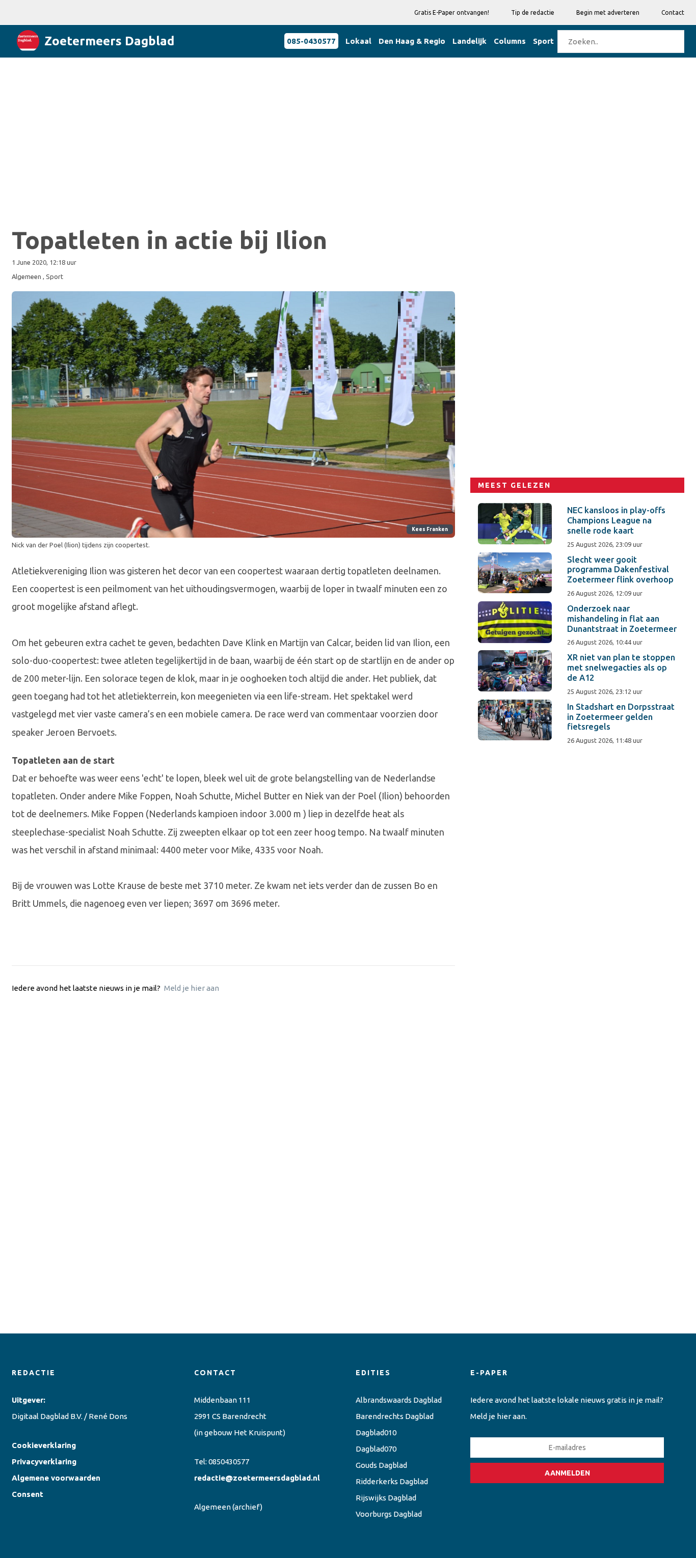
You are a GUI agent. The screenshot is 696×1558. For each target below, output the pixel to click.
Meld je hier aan (191, 988)
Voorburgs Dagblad (389, 1514)
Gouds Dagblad (381, 1465)
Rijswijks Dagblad (386, 1497)
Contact (672, 12)
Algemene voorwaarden (56, 1477)
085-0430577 (311, 41)
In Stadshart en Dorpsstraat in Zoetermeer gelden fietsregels (621, 717)
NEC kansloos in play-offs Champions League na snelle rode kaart (616, 520)
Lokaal (358, 41)
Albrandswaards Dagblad (399, 1400)
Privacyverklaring (44, 1461)
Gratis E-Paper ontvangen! (451, 12)
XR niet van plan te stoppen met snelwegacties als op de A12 (621, 667)
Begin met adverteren (607, 12)
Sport (543, 41)
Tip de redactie (532, 12)
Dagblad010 (376, 1432)
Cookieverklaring (44, 1445)
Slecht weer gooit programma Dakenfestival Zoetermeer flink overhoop (620, 570)
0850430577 (228, 1461)
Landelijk (469, 41)
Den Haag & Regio (412, 41)
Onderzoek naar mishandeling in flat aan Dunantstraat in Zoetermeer (622, 618)
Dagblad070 (376, 1448)
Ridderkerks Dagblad (392, 1481)
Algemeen (212, 1507)
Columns (510, 41)
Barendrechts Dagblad (395, 1416)
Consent (27, 1494)
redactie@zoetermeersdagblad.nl (257, 1477)
